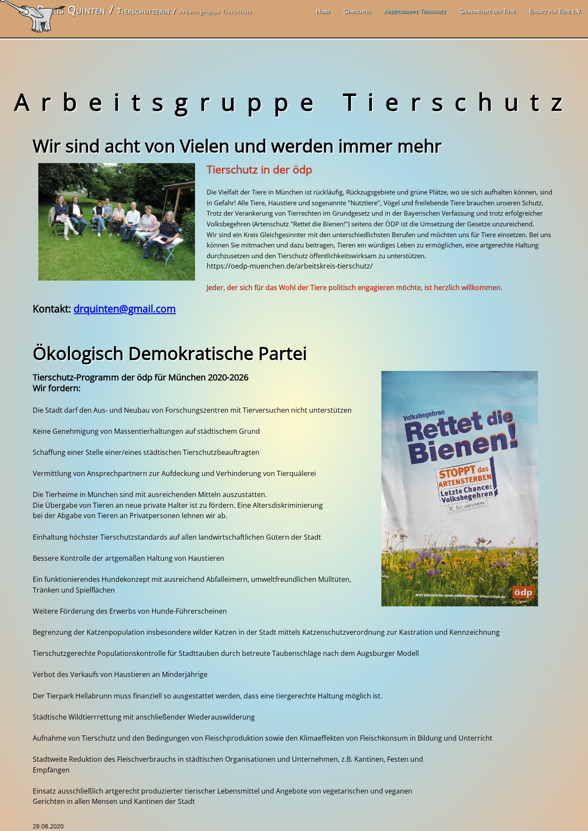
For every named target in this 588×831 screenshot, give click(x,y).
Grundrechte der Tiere (487, 11)
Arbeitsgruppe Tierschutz (415, 11)
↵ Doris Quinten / (70, 10)
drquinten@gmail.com (125, 308)
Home (323, 11)
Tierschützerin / (148, 10)
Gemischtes (357, 11)
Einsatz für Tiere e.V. (555, 11)
